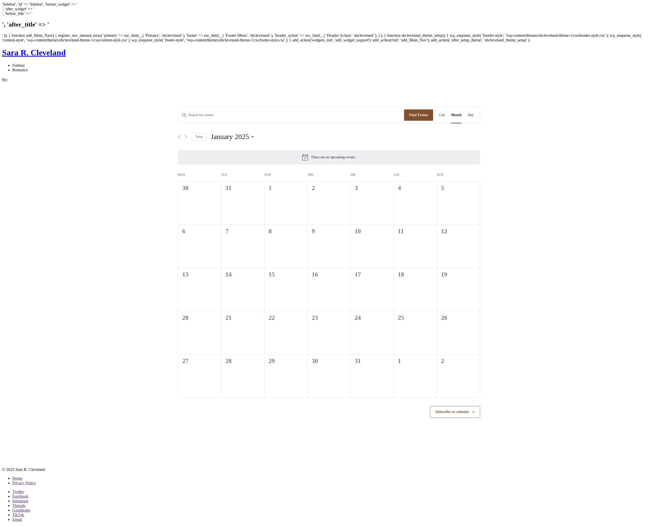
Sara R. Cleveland (34, 52)
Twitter (18, 491)
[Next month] (186, 136)
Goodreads (21, 510)
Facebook (20, 496)
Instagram (20, 501)
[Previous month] (179, 136)
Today (199, 137)
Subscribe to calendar (452, 412)
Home (17, 478)
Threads (18, 505)
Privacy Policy (24, 483)
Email (17, 519)
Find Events (418, 115)
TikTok (18, 515)
